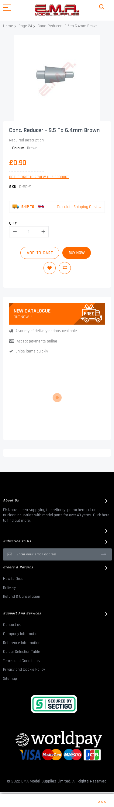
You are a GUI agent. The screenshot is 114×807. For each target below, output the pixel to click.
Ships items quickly (32, 351)
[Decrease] (14, 232)
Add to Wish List (49, 268)
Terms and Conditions (21, 660)
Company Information (21, 633)
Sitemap (10, 678)
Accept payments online (37, 341)
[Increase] (43, 232)
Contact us (12, 624)
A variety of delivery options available (46, 331)
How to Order (14, 578)
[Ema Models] (57, 10)
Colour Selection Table (21, 651)
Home (8, 26)
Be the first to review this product (39, 177)
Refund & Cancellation (21, 596)
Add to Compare (65, 268)
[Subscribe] (103, 554)
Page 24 (25, 26)
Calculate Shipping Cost (77, 206)
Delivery (9, 587)
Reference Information (21, 642)
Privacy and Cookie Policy (24, 669)
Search (101, 7)
